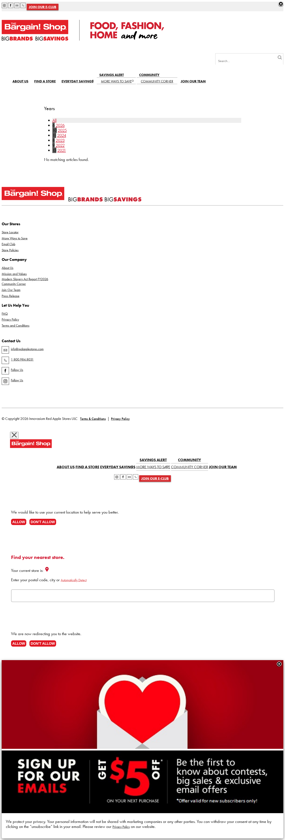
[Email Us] (17, 6)
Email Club (8, 244)
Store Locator (10, 232)
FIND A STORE (45, 81)
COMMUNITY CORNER (157, 81)
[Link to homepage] (83, 39)
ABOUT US (20, 81)
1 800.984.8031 (22, 359)
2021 (61, 150)
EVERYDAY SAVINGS (77, 81)
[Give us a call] (23, 6)
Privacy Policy (10, 319)
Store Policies (10, 250)
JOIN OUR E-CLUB (42, 7)
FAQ (5, 313)
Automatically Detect (74, 580)
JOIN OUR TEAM (193, 81)
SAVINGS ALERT (111, 75)
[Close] (279, 664)
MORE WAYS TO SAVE (116, 81)
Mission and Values (14, 274)
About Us (7, 268)
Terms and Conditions (15, 325)
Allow (18, 522)
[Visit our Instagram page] (4, 6)
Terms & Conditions (93, 419)
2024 (61, 135)
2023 (60, 140)
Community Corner (14, 284)
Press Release (10, 296)
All (54, 120)
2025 (62, 130)
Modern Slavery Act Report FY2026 (25, 279)
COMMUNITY (149, 75)
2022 (60, 145)
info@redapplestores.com (27, 349)
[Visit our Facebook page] (10, 6)
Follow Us (17, 370)
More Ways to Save (15, 238)
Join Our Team (11, 290)
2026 (60, 125)
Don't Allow (43, 522)
